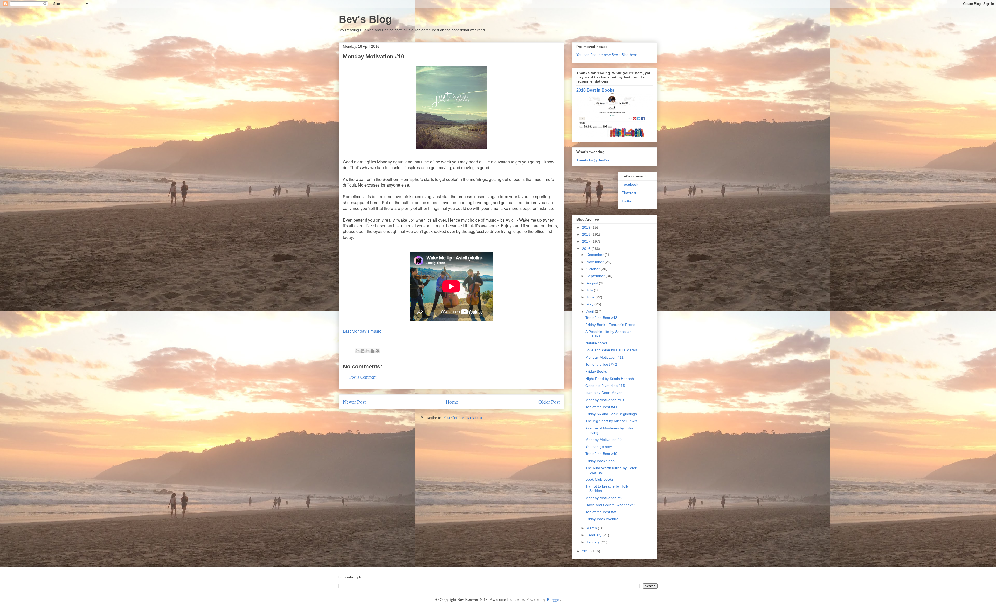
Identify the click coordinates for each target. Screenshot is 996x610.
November (595, 262)
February (594, 535)
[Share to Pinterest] (377, 350)
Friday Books (596, 371)
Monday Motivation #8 (603, 498)
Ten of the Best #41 (601, 407)
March (592, 528)
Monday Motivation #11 (604, 357)
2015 (586, 551)
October (593, 269)
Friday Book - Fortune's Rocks (610, 325)
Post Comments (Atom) (462, 417)
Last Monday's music (362, 331)
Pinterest (629, 193)
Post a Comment (362, 377)
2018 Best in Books (595, 90)
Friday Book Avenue (601, 519)
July (590, 290)
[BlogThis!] (362, 350)
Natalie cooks (596, 343)
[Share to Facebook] (372, 350)
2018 (586, 234)
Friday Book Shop (600, 461)
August (592, 283)
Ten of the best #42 (601, 364)
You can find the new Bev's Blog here (606, 55)
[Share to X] (367, 350)
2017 (586, 241)
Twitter (627, 201)
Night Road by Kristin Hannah (609, 378)
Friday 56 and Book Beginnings (611, 414)
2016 (586, 248)
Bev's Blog (365, 19)
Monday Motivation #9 (603, 439)
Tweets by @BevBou (593, 160)
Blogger (553, 599)
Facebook (630, 184)
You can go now (598, 446)
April (590, 311)
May (590, 304)
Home (452, 402)
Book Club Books (599, 479)
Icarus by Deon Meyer (603, 392)
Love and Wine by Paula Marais (611, 350)
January (593, 542)
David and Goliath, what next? (610, 505)
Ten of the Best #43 (601, 318)
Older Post (549, 402)
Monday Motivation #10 (604, 400)
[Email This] (357, 350)
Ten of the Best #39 (601, 512)
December (595, 254)
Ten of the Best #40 (601, 453)
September (596, 276)
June (591, 297)
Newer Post (354, 402)
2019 (586, 227)
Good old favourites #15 (605, 385)
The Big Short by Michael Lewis (611, 421)
